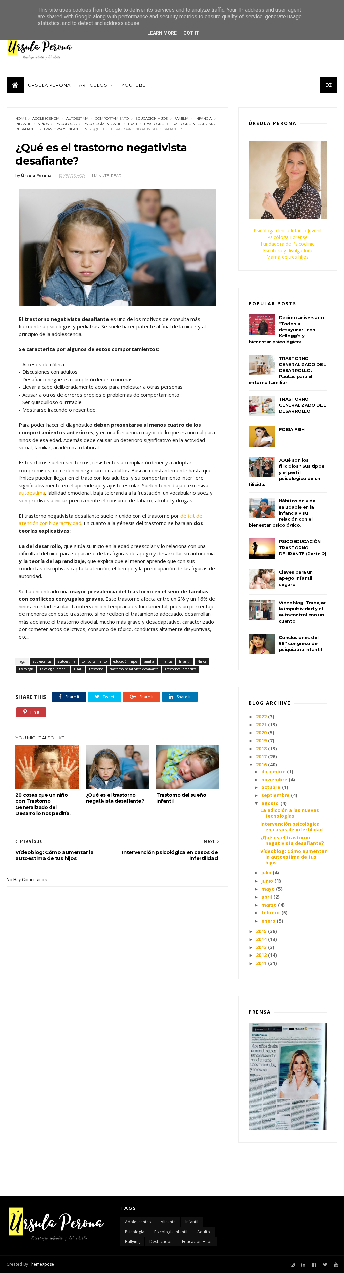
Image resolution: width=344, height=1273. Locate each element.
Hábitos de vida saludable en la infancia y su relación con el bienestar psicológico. (282, 513)
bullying (132, 1241)
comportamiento (112, 118)
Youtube (133, 85)
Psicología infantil (102, 124)
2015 (261, 931)
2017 (261, 756)
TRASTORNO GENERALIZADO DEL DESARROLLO (302, 405)
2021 (261, 724)
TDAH (132, 124)
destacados (160, 1241)
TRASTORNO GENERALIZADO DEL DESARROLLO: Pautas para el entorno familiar (287, 370)
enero (268, 921)
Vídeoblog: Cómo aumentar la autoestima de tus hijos (293, 857)
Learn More (162, 33)
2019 (261, 740)
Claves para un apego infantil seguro (296, 578)
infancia (203, 118)
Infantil (23, 124)
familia (181, 118)
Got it (191, 33)
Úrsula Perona (49, 85)
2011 (261, 963)
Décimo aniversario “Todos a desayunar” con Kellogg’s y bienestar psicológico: (286, 329)
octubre (271, 787)
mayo (268, 889)
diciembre (273, 771)
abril (266, 897)
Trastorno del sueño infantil (181, 798)
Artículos (93, 85)
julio (266, 872)
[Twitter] (325, 1265)
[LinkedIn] (303, 1265)
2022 (261, 716)
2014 (261, 939)
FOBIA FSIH (292, 429)
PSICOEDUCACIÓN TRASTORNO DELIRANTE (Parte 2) (302, 547)
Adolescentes (138, 1222)
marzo (269, 905)
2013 (261, 947)
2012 (261, 955)
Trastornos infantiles (65, 129)
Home (21, 118)
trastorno (154, 124)
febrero (270, 912)
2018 (261, 748)
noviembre (274, 779)
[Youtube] (336, 1265)
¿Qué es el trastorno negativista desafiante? (115, 798)
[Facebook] (314, 1265)
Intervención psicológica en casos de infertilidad (291, 827)
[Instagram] (293, 1265)
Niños (43, 124)
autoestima (77, 118)
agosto (270, 803)
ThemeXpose (41, 1264)
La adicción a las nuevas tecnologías (289, 813)
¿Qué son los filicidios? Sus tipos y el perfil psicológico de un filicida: (287, 472)
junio (267, 880)
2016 (261, 764)
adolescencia (45, 118)
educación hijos (151, 118)
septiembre (275, 795)
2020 (261, 732)
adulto (203, 1232)
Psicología (66, 124)
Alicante (168, 1222)
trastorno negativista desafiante (134, 669)
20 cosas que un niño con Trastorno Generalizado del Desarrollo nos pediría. (42, 804)
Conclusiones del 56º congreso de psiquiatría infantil (300, 643)
